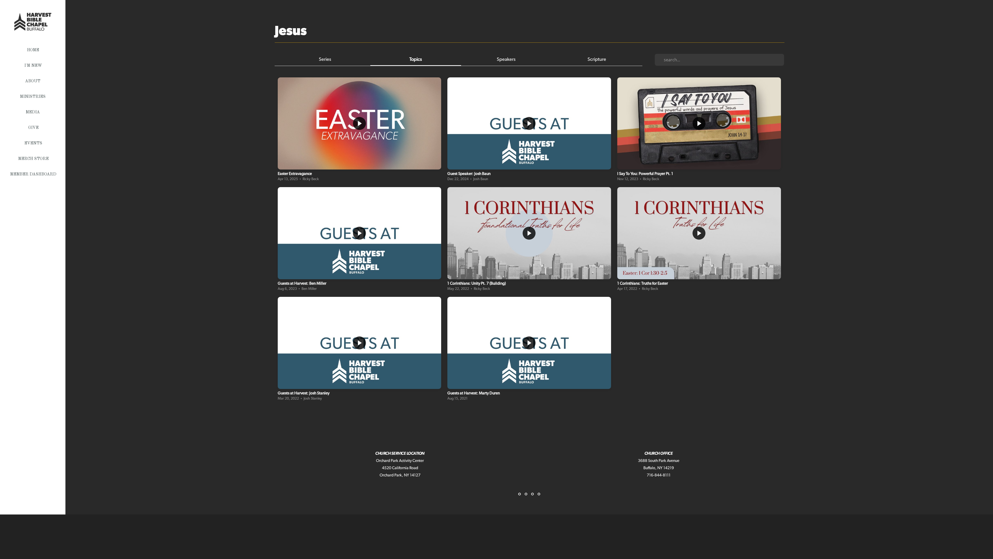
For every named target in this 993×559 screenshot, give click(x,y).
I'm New (33, 66)
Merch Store (33, 159)
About (33, 81)
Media (33, 112)
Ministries (33, 97)
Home (33, 50)
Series (325, 59)
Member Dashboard (33, 174)
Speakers (506, 59)
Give (33, 128)
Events (33, 143)
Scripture (597, 59)
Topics (415, 59)
